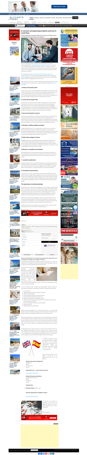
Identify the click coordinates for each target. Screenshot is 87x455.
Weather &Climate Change (20, 22)
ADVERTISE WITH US (19, 14)
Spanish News (51, 22)
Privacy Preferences (34, 450)
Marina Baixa (48, 17)
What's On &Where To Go (27, 22)
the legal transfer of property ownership (41, 65)
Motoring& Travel (34, 22)
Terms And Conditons (57, 449)
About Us (70, 449)
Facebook (52, 254)
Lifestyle (40, 22)
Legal (67, 449)
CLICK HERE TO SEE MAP (32, 373)
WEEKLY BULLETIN (26, 14)
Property (45, 22)
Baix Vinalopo (59, 17)
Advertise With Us (75, 449)
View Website (27, 254)
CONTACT (13, 14)
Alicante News (12, 22)
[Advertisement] (40, 436)
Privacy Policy (63, 449)
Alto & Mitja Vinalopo (67, 17)
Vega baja (37, 17)
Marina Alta (42, 17)
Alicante (53, 17)
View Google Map (40, 254)
